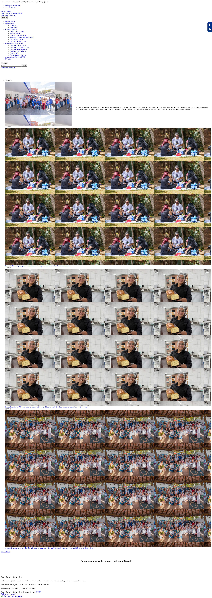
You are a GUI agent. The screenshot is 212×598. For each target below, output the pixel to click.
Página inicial (10, 21)
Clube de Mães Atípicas (18, 51)
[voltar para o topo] (11, 596)
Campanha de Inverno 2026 (15, 57)
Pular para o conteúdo (13, 6)
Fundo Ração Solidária (18, 55)
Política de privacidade (9, 594)
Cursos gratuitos (11, 29)
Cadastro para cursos (17, 31)
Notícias (8, 59)
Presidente (13, 27)
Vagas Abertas (15, 33)
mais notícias (5, 552)
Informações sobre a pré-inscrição (21, 37)
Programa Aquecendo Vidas (19, 47)
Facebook (9, 568)
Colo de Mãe (14, 53)
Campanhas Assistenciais (14, 43)
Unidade (13, 25)
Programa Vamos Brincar (18, 49)
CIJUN (38, 592)
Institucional (9, 23)
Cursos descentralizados (18, 41)
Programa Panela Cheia (18, 45)
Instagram (17, 568)
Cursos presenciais (16, 39)
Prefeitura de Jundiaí (8, 67)
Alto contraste (10, 7)
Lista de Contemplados (18, 35)
